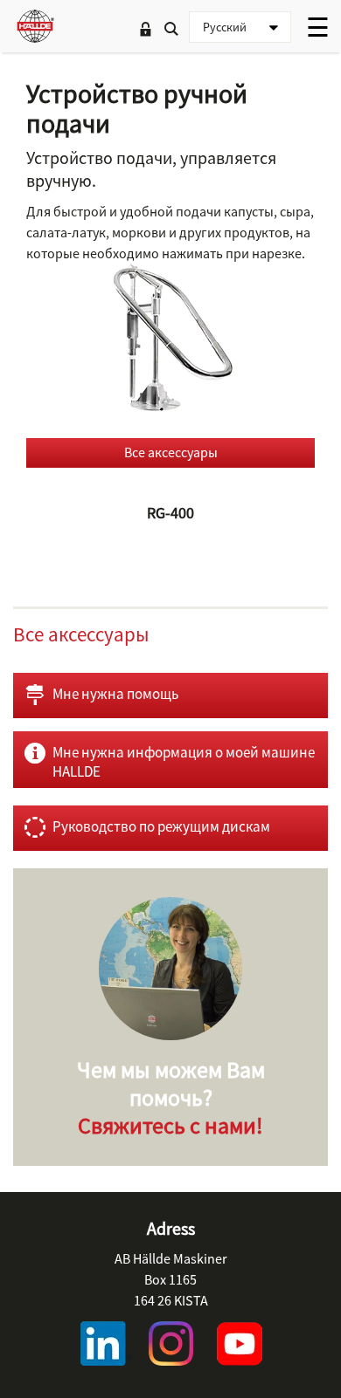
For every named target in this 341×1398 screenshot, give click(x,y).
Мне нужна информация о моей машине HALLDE (183, 762)
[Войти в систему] (145, 30)
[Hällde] (35, 26)
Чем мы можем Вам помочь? (171, 1097)
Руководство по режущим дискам (161, 826)
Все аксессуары (171, 452)
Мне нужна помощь (115, 693)
